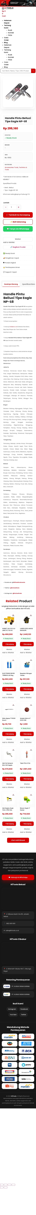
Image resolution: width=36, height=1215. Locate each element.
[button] (18, 239)
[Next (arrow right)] (5, 1187)
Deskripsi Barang (11, 284)
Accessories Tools (11, 167)
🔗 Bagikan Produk (18, 247)
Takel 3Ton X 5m (25, 763)
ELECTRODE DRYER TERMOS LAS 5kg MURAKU (8, 675)
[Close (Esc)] (1, 1185)
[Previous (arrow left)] (1, 1187)
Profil (10, 30)
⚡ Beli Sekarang (18, 222)
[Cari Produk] (33, 71)
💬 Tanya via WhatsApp (18, 229)
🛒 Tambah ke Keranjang (18, 215)
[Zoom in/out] (13, 1185)
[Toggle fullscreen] (9, 1185)
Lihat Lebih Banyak (18, 840)
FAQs (10, 35)
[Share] (5, 1185)
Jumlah (6, 203)
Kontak (11, 33)
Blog (6, 42)
